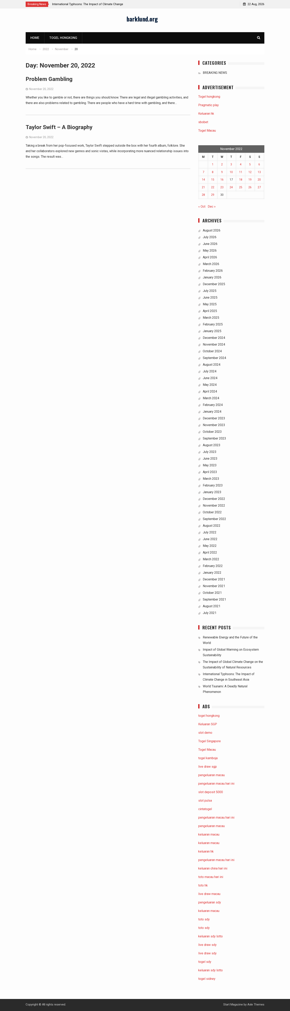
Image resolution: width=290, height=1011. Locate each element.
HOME (34, 38)
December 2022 (214, 499)
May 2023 (210, 465)
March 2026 (211, 264)
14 (203, 179)
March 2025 (211, 318)
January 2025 (212, 331)
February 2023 (213, 485)
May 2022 (210, 546)
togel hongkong (209, 716)
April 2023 (210, 472)
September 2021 (214, 599)
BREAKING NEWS (215, 73)
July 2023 (209, 452)
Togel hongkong (63, 38)
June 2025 (210, 297)
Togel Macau (207, 130)
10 (231, 172)
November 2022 (214, 505)
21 (203, 187)
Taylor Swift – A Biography (59, 127)
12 (250, 172)
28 (203, 194)
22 (212, 187)
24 (231, 187)
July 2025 (209, 291)
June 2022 (210, 539)
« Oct (201, 206)
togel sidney (206, 979)
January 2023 (212, 492)
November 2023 (214, 425)
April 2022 (210, 552)
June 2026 (210, 244)
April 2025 (210, 311)
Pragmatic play (208, 105)
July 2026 (209, 237)
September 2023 (214, 438)
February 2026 (213, 271)
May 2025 (210, 304)
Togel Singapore (209, 741)
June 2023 (210, 458)
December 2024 (214, 338)
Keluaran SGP (207, 724)
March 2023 (211, 479)
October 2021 (212, 593)
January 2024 (212, 411)
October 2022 (212, 512)
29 (212, 194)
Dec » (212, 206)
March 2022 (211, 559)
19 (250, 179)
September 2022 (214, 519)
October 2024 (212, 351)
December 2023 (214, 418)
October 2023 (212, 432)
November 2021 (214, 586)
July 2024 (209, 371)
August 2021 (211, 606)
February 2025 (213, 324)
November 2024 (214, 344)
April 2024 (210, 391)
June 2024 (210, 378)
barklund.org (142, 18)
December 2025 (214, 284)
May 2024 (210, 385)
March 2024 (211, 398)
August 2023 (211, 445)
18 (240, 179)
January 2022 (212, 572)
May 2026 (210, 250)
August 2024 (211, 364)
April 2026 (210, 257)
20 (259, 179)
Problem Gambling (49, 79)
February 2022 (213, 566)
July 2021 (209, 613)
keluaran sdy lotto (210, 970)
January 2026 (212, 277)
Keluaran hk (206, 113)
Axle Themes (255, 1004)
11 (240, 172)
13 (259, 172)
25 (240, 187)
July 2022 (209, 532)
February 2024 (213, 405)
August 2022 (211, 526)
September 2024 (214, 358)
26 (250, 187)
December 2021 (214, 579)
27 (259, 187)
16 (222, 179)
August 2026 (211, 230)
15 (212, 179)
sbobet (203, 122)
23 (222, 187)
